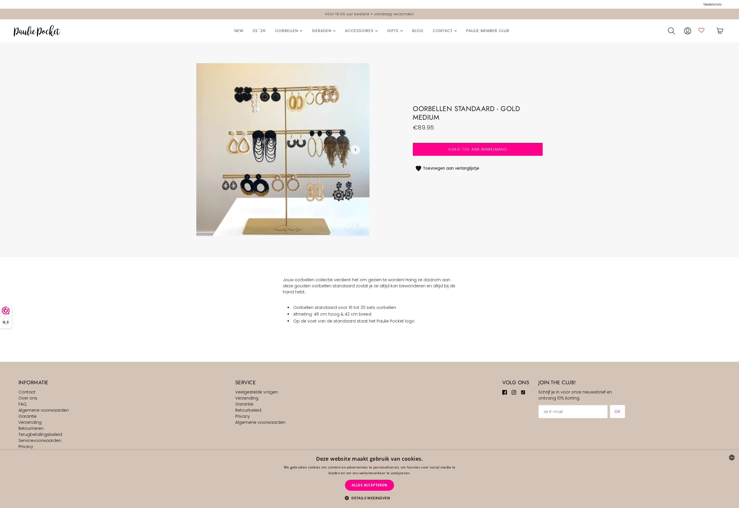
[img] (504, 392)
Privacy (25, 446)
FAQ (22, 404)
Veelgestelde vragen (256, 392)
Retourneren (31, 428)
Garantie (27, 416)
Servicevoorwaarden (39, 440)
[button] (369, 498)
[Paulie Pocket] (37, 31)
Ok (617, 411)
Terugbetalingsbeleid (40, 434)
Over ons (27, 398)
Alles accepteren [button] (369, 485)
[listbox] (732, 457)
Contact (27, 392)
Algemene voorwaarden (43, 410)
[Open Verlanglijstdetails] (701, 30)
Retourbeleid (248, 410)
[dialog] (369, 479)
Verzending (30, 422)
